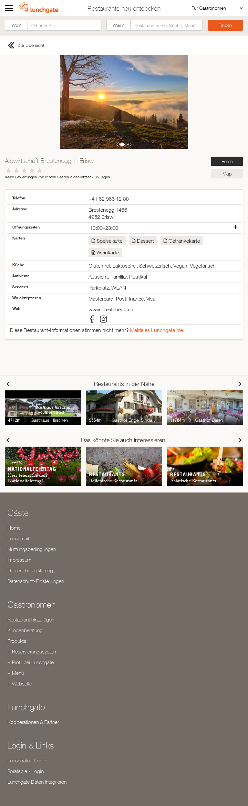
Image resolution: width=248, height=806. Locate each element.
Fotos (227, 161)
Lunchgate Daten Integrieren (37, 782)
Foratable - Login (25, 771)
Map (227, 173)
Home (14, 528)
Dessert (145, 241)
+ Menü (15, 673)
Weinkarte (108, 252)
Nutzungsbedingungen (31, 549)
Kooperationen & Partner (33, 722)
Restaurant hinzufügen (30, 619)
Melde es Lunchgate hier (157, 330)
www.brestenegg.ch (110, 309)
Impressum (19, 560)
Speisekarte (109, 241)
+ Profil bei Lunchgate (30, 662)
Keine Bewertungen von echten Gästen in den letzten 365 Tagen (57, 177)
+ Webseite (19, 683)
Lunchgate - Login (26, 760)
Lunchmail (18, 538)
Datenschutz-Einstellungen (35, 581)
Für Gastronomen (208, 8)
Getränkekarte (184, 241)
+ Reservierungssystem (32, 651)
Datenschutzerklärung (30, 570)
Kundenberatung (25, 630)
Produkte (16, 641)
